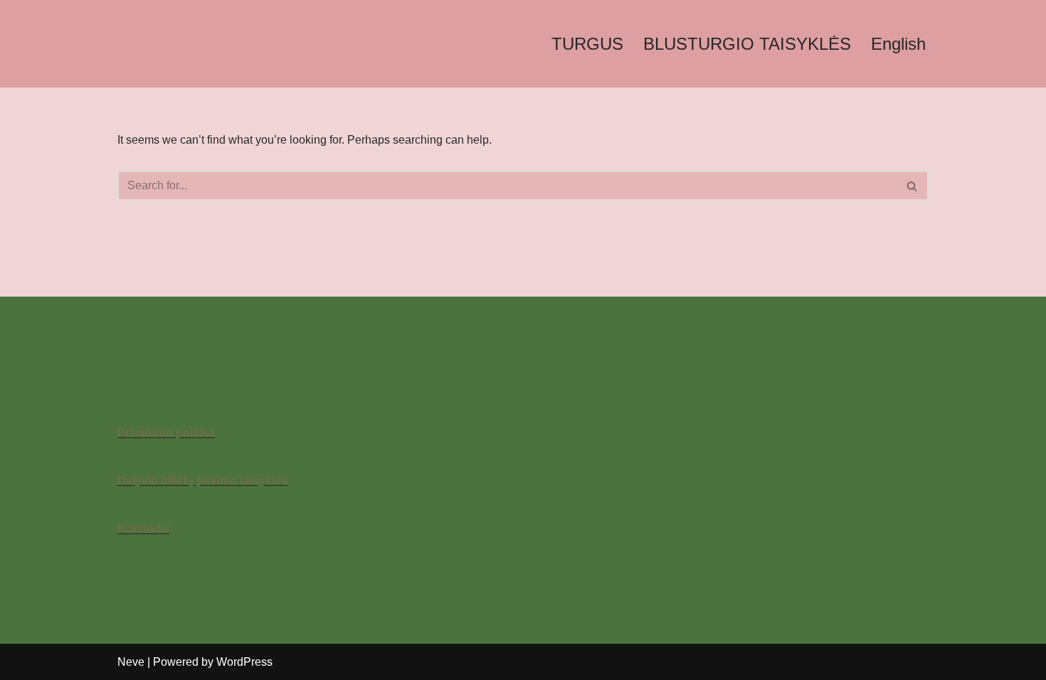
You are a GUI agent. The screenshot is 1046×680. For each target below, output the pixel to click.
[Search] (913, 186)
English (898, 43)
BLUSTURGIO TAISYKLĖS (747, 43)
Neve (130, 662)
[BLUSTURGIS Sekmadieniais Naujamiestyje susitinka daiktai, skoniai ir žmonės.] (188, 44)
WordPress (244, 662)
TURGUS (587, 43)
